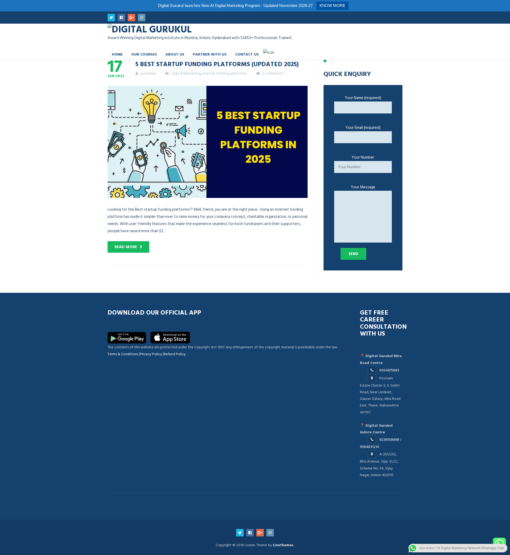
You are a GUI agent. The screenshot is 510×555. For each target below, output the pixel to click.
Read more (125, 247)
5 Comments (273, 73)
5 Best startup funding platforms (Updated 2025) (217, 64)
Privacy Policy (151, 354)
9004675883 (389, 370)
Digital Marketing (186, 73)
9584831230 (369, 447)
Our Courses (144, 54)
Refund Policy (175, 354)
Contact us (247, 54)
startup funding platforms (224, 73)
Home (117, 54)
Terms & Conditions (123, 354)
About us (174, 54)
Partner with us (210, 54)
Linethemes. (283, 545)
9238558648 (389, 440)
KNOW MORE (332, 5)
